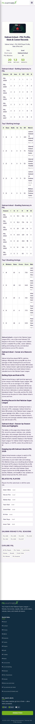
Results (12, 553)
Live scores (6, 662)
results (18, 472)
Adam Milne (7, 490)
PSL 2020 (13, 539)
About (5, 621)
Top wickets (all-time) (9, 687)
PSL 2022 (5, 539)
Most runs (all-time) (8, 683)
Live (18, 707)
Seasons (5, 638)
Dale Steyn (6, 519)
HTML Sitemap (17, 722)
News (5, 658)
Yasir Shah (6, 505)
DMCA (5, 634)
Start (5, 707)
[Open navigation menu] (32, 3)
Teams (5, 642)
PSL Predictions (7, 675)
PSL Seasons (16, 556)
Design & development (17, 720)
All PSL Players (7, 550)
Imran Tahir (6, 524)
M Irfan (5, 514)
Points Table (20, 553)
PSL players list (22, 470)
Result (12, 707)
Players (5, 646)
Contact (5, 626)
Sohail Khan (7, 509)
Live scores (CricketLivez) (10, 691)
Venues (5, 679)
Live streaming (7, 666)
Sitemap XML (28, 720)
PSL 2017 (21, 539)
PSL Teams (17, 550)
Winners (5, 671)
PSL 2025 (13, 536)
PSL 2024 (21, 536)
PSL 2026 (5, 536)
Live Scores (26, 550)
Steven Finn (7, 495)
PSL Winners (6, 556)
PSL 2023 (29, 536)
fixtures (10, 472)
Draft (4, 650)
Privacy (5, 630)
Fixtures (5, 553)
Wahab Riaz (7, 500)
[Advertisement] (17, 581)
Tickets (5, 654)
